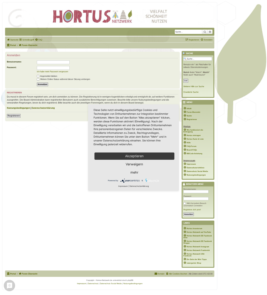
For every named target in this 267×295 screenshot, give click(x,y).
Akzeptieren (134, 156)
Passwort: (12, 67)
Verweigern (134, 164)
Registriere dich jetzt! (192, 210)
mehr (134, 172)
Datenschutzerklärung (43, 108)
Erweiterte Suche (191, 92)
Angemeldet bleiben (48, 76)
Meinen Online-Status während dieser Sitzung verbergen (65, 79)
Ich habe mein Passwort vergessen (52, 71)
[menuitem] (13, 40)
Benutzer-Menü (194, 184)
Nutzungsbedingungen (18, 108)
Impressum (123, 186)
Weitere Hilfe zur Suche (193, 86)
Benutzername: (14, 62)
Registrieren (14, 116)
